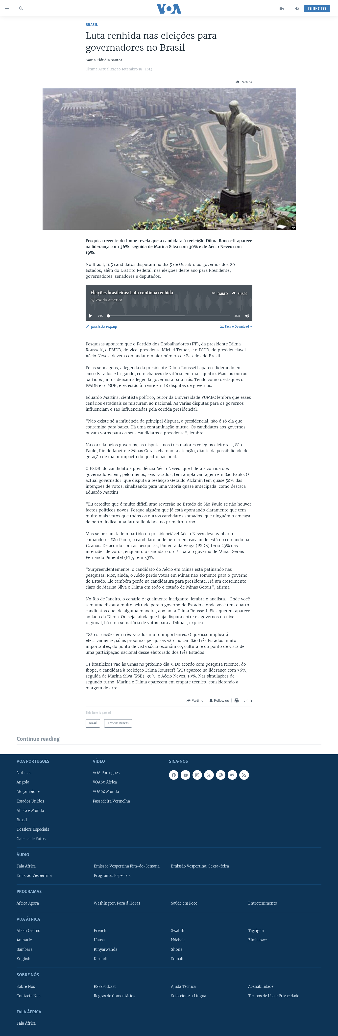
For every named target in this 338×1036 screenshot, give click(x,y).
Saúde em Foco (184, 903)
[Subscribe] (232, 775)
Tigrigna (256, 931)
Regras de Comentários (114, 996)
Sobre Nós (26, 986)
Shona (176, 949)
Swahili (177, 931)
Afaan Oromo (28, 931)
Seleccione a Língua (188, 996)
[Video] (281, 8)
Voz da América (109, 300)
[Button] (244, 82)
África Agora (28, 903)
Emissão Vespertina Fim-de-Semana (127, 866)
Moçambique (28, 791)
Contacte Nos (28, 996)
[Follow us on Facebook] (173, 775)
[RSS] (244, 775)
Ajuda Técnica (183, 986)
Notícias (24, 773)
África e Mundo (30, 810)
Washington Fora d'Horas (117, 903)
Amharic (24, 940)
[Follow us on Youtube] (185, 775)
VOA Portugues (106, 773)
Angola (23, 782)
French (100, 931)
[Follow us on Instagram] (197, 775)
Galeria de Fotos (31, 838)
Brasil (92, 25)
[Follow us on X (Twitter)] (209, 775)
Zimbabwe (257, 940)
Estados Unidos (30, 801)
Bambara (24, 949)
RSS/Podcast (105, 986)
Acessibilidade (260, 986)
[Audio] (296, 8)
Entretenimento (262, 903)
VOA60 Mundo (106, 791)
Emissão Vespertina (34, 875)
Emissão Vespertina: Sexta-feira (200, 866)
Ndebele (178, 940)
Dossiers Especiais (33, 829)
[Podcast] (220, 775)
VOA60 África (105, 782)
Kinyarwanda (105, 949)
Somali (177, 959)
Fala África (26, 866)
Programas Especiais (112, 875)
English (23, 959)
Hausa (99, 940)
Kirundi (100, 959)
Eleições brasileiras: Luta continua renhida (132, 293)
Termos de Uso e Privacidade (273, 996)
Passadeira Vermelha (111, 801)
